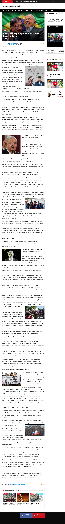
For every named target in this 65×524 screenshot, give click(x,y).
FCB (62, 520)
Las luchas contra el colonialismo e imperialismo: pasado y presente (26, 1)
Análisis (14, 10)
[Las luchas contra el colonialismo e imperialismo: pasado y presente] (9, 497)
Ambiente (8, 10)
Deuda (26, 10)
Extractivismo (39, 10)
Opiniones (47, 10)
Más (52, 10)
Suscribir (61, 51)
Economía (32, 10)
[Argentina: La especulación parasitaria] (36, 497)
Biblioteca (20, 10)
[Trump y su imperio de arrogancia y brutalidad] (23, 497)
